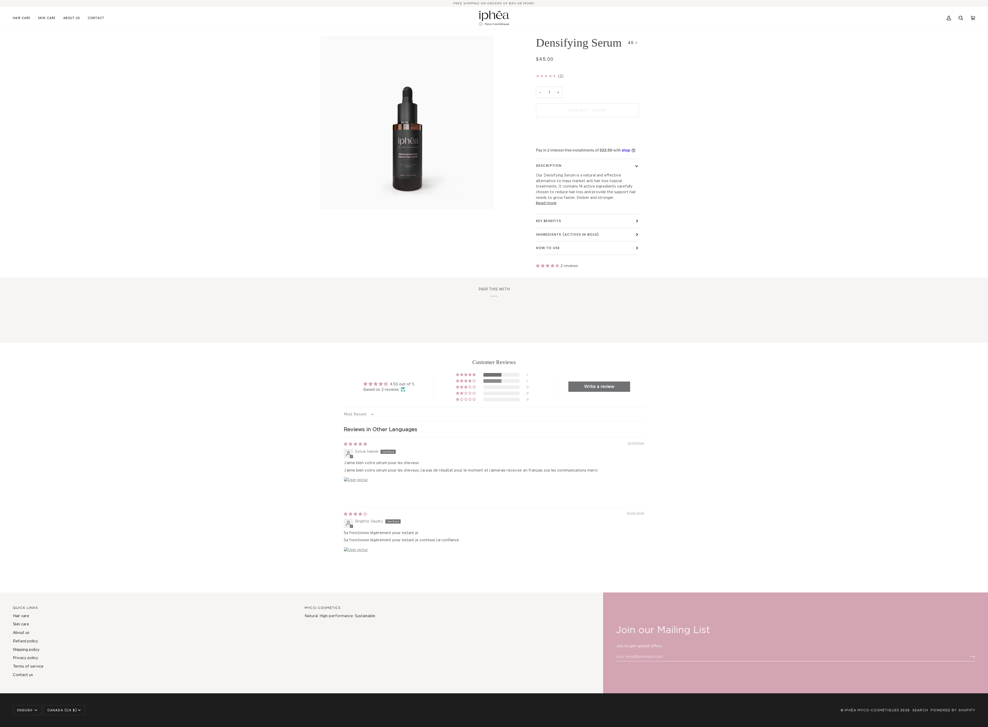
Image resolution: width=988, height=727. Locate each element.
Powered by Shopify (953, 710)
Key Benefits (548, 220)
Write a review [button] (599, 386)
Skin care (21, 624)
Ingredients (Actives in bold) (567, 234)
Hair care (21, 616)
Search (920, 710)
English (25, 710)
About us (21, 632)
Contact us (23, 674)
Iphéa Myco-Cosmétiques (872, 710)
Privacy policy (25, 657)
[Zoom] (407, 122)
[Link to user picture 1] (356, 489)
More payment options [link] (557, 141)
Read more (546, 203)
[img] (355, 444)
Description (549, 165)
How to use (548, 247)
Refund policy (25, 641)
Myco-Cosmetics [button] (323, 608)
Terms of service (28, 666)
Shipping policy (26, 649)
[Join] (968, 656)
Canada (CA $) (62, 710)
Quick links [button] (25, 608)
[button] (23, 18)
